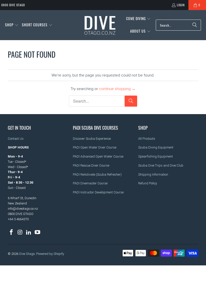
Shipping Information (153, 174)
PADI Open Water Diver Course (94, 147)
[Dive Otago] (100, 25)
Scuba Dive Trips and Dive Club (160, 165)
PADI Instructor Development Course (98, 192)
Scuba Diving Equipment (155, 147)
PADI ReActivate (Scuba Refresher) (97, 174)
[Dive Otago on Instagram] (20, 232)
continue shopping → (117, 89)
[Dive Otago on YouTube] (37, 232)
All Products (146, 138)
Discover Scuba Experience (92, 138)
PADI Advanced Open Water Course (98, 156)
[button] (12, 25)
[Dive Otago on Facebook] (11, 232)
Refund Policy (147, 183)
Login (181, 5)
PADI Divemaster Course (90, 183)
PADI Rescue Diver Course (91, 165)
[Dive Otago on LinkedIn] (29, 232)
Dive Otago (27, 254)
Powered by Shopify (50, 254)
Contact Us (16, 138)
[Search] (194, 25)
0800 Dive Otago (13, 5)
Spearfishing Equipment (155, 156)
